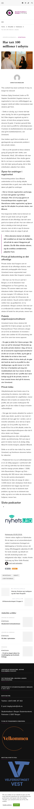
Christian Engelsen (17, 82)
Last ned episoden (15, 563)
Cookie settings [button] (7, 805)
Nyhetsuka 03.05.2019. (13, 534)
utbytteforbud (8, 578)
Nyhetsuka (22, 37)
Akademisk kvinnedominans (10, 624)
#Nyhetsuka (7, 575)
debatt (16, 575)
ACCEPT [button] (16, 805)
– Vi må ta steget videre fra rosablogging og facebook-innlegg (10, 655)
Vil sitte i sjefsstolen (8, 638)
